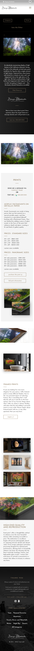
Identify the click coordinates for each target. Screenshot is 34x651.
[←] (29, 35)
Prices (27, 20)
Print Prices (16, 90)
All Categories (17, 627)
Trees (9, 613)
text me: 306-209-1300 (17, 120)
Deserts (24, 623)
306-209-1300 (22, 195)
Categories (8, 20)
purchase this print (14, 274)
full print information (15, 281)
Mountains (17, 616)
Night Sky (16, 623)
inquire (10, 417)
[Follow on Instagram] (30, 1)
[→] (4, 35)
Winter (9, 623)
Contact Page (17, 190)
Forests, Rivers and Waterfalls (17, 620)
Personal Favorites (19, 613)
